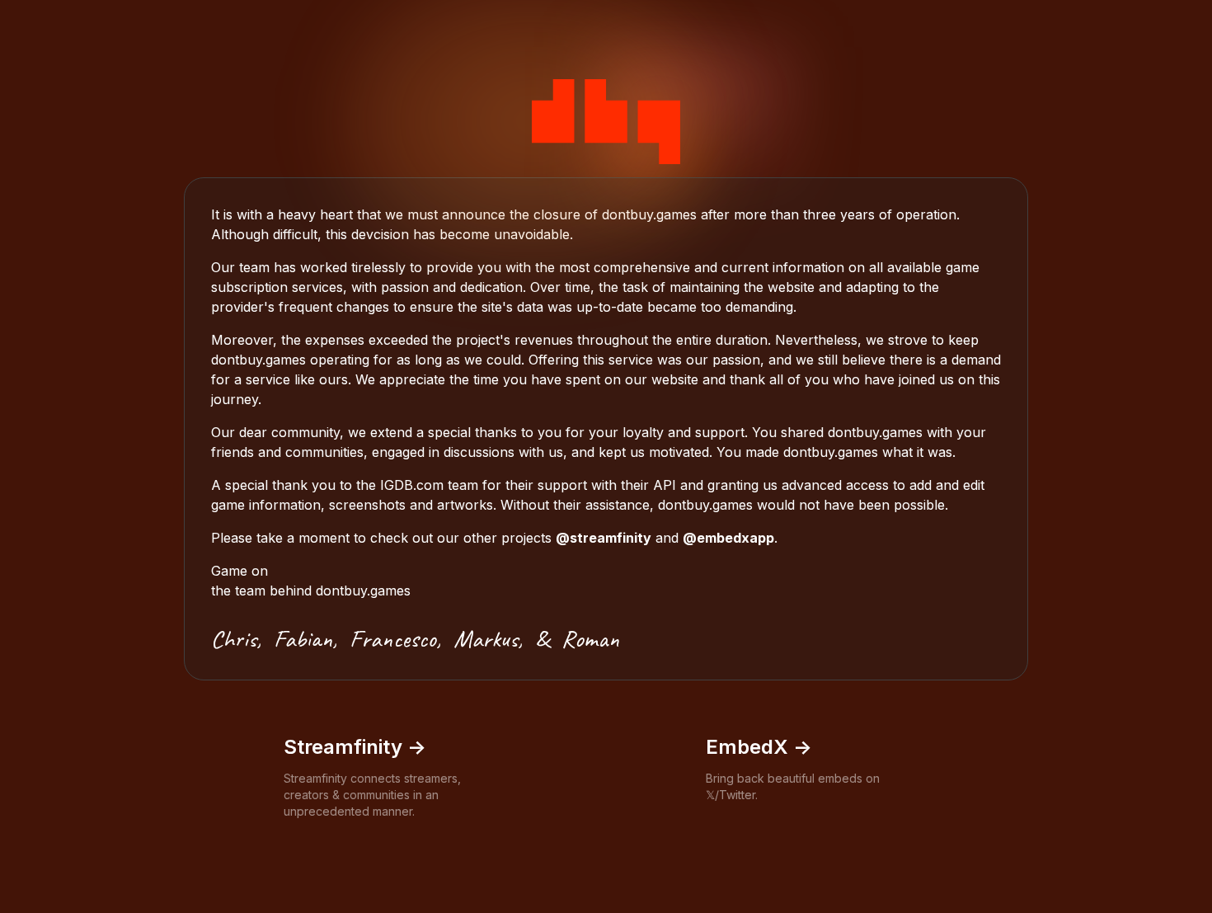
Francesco (393, 638)
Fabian (303, 638)
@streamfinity (603, 537)
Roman (590, 638)
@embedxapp (728, 537)
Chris (233, 638)
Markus (485, 638)
